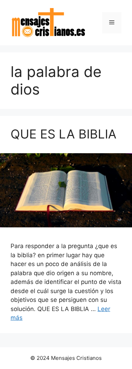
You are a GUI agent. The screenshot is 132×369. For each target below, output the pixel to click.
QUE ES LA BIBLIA (64, 134)
